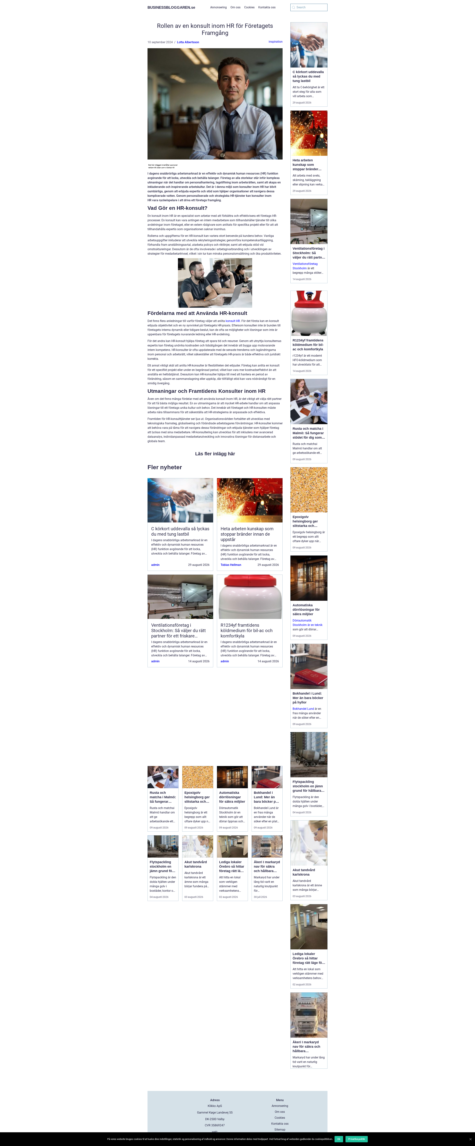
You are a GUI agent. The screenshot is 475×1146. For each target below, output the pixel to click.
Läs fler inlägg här (215, 453)
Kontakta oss (267, 7)
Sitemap (279, 1129)
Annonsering (218, 7)
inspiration (276, 41)
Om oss (235, 7)
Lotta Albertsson (188, 42)
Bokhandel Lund (303, 709)
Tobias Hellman (231, 565)
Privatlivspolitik (356, 1139)
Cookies (249, 7)
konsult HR (233, 321)
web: (215, 1132)
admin (155, 565)
